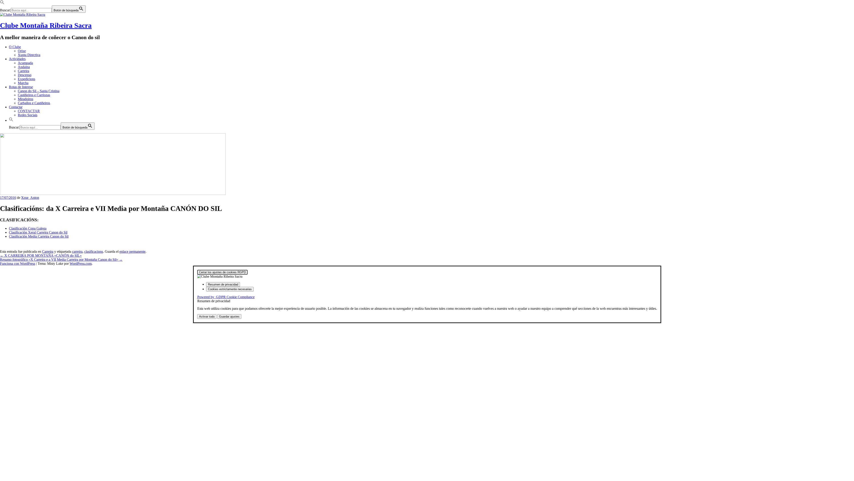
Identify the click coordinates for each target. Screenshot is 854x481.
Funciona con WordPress (17, 263)
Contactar (15, 107)
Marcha (23, 83)
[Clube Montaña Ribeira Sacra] (113, 194)
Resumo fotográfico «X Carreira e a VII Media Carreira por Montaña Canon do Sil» (61, 259)
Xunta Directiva (29, 55)
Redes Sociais (27, 115)
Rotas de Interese (21, 87)
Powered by (226, 297)
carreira (77, 251)
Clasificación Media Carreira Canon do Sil (38, 236)
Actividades (17, 59)
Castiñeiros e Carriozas (34, 95)
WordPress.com (81, 263)
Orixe (22, 51)
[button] (2, 3)
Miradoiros (25, 99)
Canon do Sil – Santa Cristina (38, 91)
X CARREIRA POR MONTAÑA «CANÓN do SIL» (41, 255)
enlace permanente (132, 251)
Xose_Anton (30, 198)
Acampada (25, 63)
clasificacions (93, 251)
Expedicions (26, 79)
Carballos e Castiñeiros (34, 103)
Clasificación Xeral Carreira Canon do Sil (38, 232)
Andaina (24, 67)
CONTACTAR (29, 111)
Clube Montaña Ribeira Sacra (46, 25)
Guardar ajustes (229, 316)
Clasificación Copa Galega (27, 228)
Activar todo (207, 316)
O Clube (15, 47)
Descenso (24, 75)
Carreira (23, 71)
